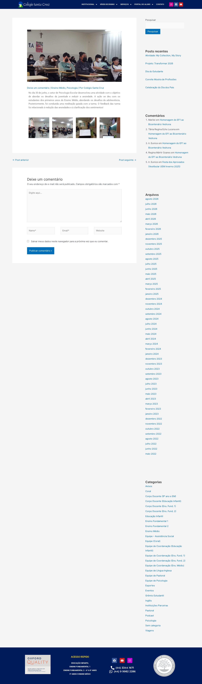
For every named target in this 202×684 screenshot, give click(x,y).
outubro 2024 (152, 308)
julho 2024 (151, 323)
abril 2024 (150, 338)
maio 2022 (150, 453)
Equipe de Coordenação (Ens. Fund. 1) (165, 555)
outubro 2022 (152, 428)
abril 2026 (150, 218)
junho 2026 (151, 209)
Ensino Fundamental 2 (156, 526)
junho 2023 (151, 388)
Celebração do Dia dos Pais (159, 87)
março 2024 (151, 343)
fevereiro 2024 (153, 348)
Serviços (124, 4)
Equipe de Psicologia (156, 580)
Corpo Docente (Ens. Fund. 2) (160, 511)
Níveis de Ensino (107, 4)
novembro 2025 (153, 243)
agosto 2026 (151, 198)
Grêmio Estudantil (154, 595)
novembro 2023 (153, 363)
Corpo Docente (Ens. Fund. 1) (160, 506)
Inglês (148, 600)
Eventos (149, 590)
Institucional (88, 4)
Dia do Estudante (154, 71)
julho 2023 (151, 383)
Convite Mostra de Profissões (160, 79)
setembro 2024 (153, 313)
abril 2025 (150, 278)
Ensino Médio (58, 87)
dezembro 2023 (153, 358)
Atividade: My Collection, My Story (163, 55)
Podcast (149, 615)
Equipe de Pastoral (155, 575)
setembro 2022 (153, 433)
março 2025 (151, 283)
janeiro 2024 (152, 353)
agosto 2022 (151, 438)
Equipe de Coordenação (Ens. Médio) (164, 565)
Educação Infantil (154, 516)
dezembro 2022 (153, 418)
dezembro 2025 (153, 238)
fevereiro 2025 (153, 288)
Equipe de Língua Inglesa (158, 570)
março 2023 (151, 403)
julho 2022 (150, 443)
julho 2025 (150, 263)
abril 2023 (150, 398)
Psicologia (72, 87)
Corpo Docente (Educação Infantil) (163, 501)
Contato (160, 4)
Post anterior (21, 160)
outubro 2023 (152, 368)
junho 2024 (151, 328)
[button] (89, 4)
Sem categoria (152, 625)
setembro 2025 (153, 254)
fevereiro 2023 (153, 408)
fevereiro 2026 (153, 229)
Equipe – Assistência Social (159, 536)
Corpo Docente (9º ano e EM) (160, 496)
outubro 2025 (152, 248)
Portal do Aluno (142, 4)
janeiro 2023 (152, 413)
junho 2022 (151, 448)
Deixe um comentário (38, 87)
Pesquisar (150, 20)
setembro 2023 (153, 373)
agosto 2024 (152, 318)
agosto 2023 (152, 378)
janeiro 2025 (152, 293)
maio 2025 (150, 274)
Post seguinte (127, 160)
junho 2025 (151, 268)
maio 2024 (150, 333)
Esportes (150, 585)
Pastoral (149, 610)
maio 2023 (150, 393)
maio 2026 (150, 214)
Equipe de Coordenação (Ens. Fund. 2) (165, 560)
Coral (148, 491)
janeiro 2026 (152, 234)
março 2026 (151, 223)
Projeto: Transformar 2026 (159, 63)
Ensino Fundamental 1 (156, 521)
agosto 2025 (151, 258)
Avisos (148, 486)
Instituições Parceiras (156, 605)
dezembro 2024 (153, 298)
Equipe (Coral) (152, 541)
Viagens (149, 630)
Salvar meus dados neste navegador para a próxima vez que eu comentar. (69, 241)
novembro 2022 (153, 423)
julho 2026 (150, 203)
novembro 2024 (153, 303)
